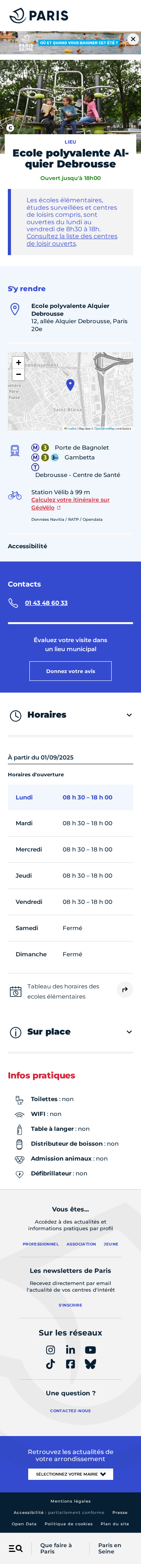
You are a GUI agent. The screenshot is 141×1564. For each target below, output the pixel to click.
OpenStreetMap (104, 428)
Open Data (24, 1523)
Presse (120, 1512)
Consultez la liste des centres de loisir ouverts (72, 239)
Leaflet (71, 428)
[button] (70, 385)
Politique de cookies (69, 1523)
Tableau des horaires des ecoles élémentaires (63, 991)
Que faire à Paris (56, 1548)
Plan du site (115, 1523)
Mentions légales (71, 1501)
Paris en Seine (109, 1548)
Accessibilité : (59, 1512)
